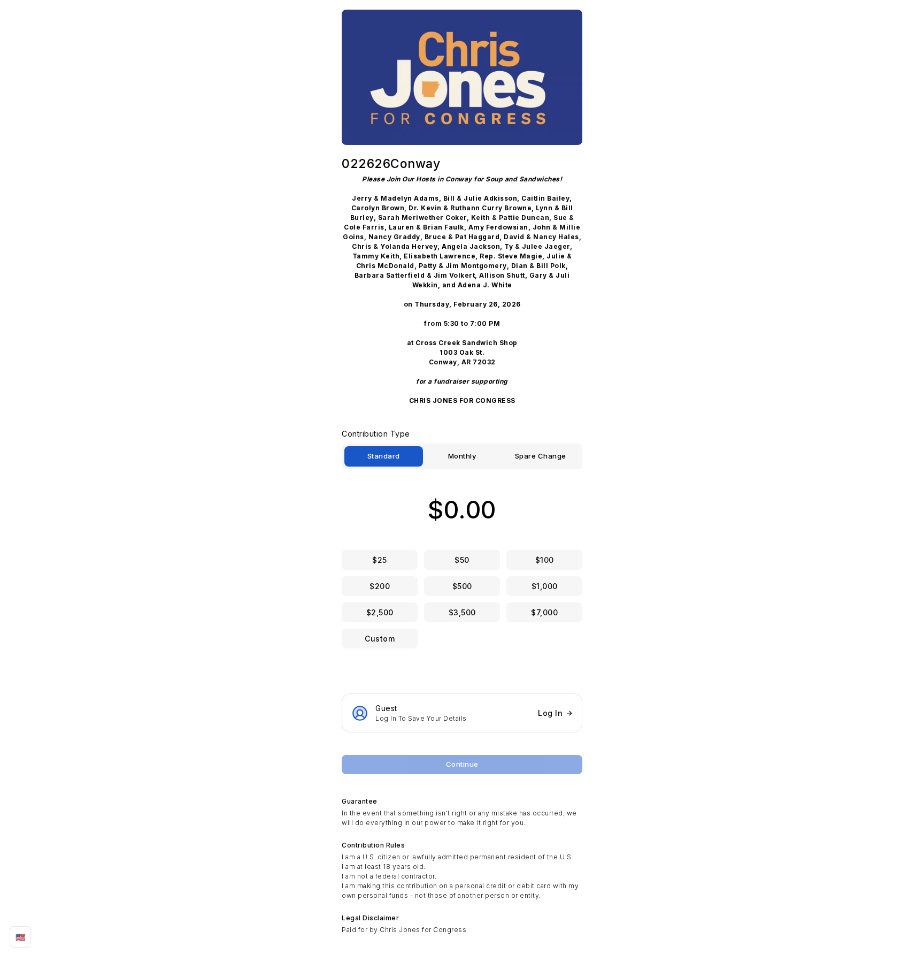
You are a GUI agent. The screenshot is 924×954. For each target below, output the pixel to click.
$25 (379, 559)
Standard (383, 456)
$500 (462, 586)
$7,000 (544, 612)
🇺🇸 (21, 937)
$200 (379, 586)
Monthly (462, 456)
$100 (544, 559)
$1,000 (545, 586)
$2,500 (380, 612)
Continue (462, 764)
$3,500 (462, 612)
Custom (380, 638)
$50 (462, 559)
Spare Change (540, 456)
